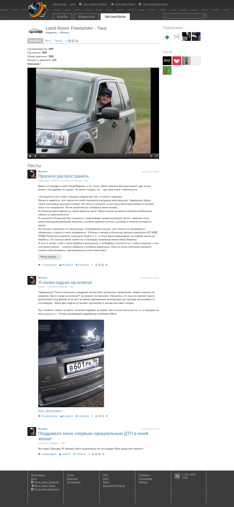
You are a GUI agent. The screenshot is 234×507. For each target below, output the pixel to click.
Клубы (62, 17)
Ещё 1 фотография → (51, 410)
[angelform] (196, 36)
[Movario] (31, 174)
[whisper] (186, 36)
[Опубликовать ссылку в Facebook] (69, 41)
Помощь (143, 482)
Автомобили (115, 17)
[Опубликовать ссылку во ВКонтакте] (73, 41)
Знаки (106, 482)
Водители (86, 17)
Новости (55, 180)
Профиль (35, 40)
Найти (204, 16)
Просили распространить (63, 176)
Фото (48, 40)
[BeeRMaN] (167, 70)
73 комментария (48, 265)
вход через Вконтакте (155, 4)
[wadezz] (196, 60)
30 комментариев (49, 416)
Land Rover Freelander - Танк (74, 180)
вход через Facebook (95, 4)
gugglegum (50, 313)
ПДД (105, 475)
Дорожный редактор (114, 485)
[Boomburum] (176, 36)
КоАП (106, 478)
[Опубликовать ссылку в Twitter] (66, 41)
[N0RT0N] (167, 60)
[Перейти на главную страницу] (37, 10)
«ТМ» (185, 477)
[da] (167, 36)
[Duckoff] (176, 60)
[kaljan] (186, 60)
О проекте (144, 475)
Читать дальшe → (49, 257)
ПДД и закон (44, 180)
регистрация (60, 4)
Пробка (41, 287)
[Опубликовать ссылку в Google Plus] (76, 41)
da (140, 310)
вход (73, 4)
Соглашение (145, 478)
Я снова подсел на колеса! (65, 282)
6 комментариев (48, 454)
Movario (64, 32)
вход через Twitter (125, 4)
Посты (58, 40)
